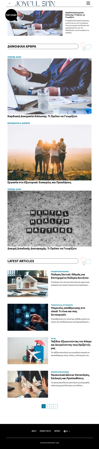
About (34, 431)
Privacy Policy (45, 431)
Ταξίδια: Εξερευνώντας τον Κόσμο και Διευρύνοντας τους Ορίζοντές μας (71, 345)
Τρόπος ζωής (14, 57)
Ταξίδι (53, 338)
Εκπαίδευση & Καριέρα (18, 123)
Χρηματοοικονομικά (60, 272)
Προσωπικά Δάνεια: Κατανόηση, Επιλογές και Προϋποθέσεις (70, 376)
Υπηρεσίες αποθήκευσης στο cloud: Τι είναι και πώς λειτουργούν (68, 311)
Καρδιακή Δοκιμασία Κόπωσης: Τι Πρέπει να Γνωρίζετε (75, 14)
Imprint (57, 431)
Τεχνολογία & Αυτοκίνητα (62, 305)
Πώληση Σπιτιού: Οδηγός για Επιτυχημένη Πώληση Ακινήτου (70, 276)
